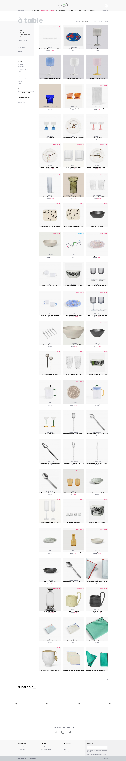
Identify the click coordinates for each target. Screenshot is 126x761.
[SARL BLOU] (63, 4)
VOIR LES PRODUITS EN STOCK (101, 21)
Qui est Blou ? (44, 747)
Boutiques (105, 10)
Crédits (106, 758)
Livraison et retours (22, 747)
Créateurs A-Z (22, 10)
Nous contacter (21, 749)
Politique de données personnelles (71, 752)
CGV (105, 754)
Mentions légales (67, 747)
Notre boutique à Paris (46, 749)
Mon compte (100, 5)
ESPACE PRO (33, 758)
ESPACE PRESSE (22, 758)
